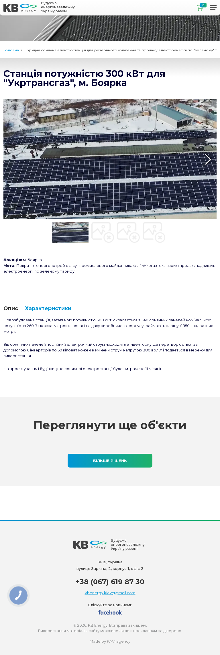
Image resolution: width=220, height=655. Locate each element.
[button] (12, 159)
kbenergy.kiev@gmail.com (110, 593)
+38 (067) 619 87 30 (110, 582)
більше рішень (110, 460)
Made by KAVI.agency (110, 641)
